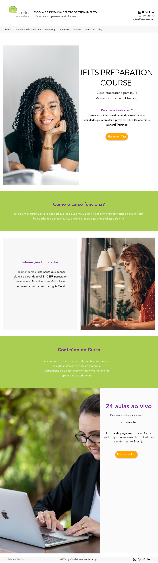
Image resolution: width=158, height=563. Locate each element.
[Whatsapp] (139, 12)
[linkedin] (152, 12)
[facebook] (149, 12)
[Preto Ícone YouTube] (143, 12)
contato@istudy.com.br (142, 18)
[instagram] (146, 12)
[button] (7, 29)
